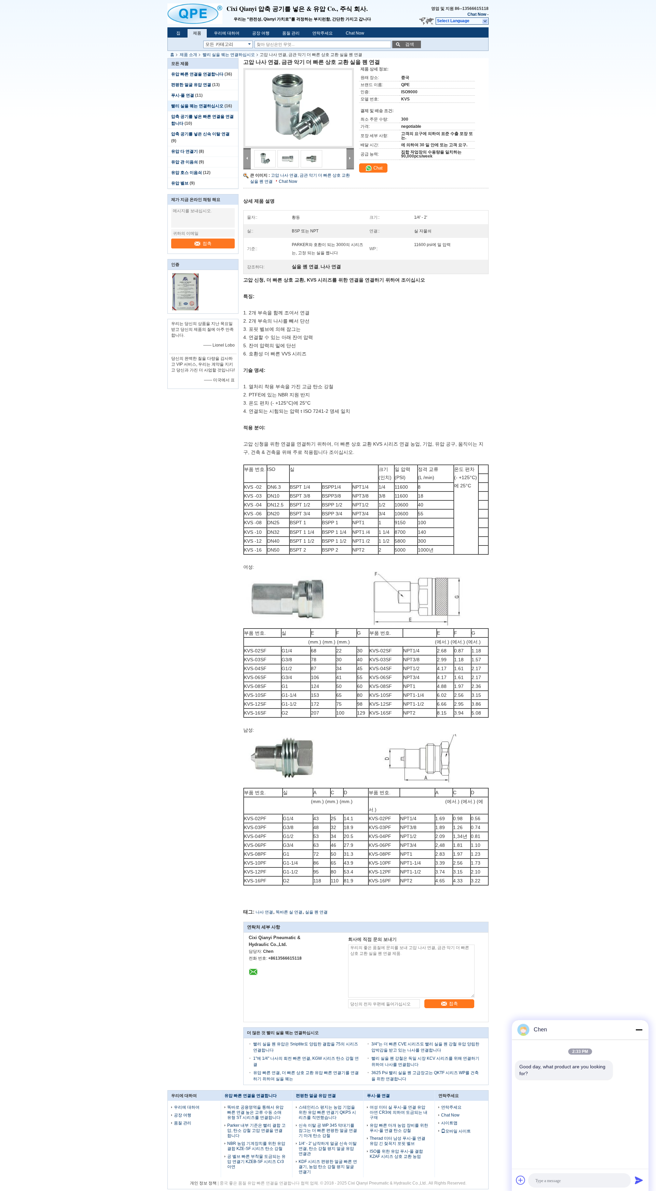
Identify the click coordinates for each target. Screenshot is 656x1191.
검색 (409, 44)
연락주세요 (322, 33)
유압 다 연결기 (184, 151)
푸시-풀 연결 (182, 95)
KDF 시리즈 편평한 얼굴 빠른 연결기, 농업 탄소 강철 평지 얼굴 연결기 (328, 1166)
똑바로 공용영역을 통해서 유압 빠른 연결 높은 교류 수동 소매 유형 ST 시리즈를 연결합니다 (255, 1112)
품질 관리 (291, 33)
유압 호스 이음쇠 (186, 172)
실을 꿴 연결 (316, 912)
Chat (377, 168)
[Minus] (639, 1030)
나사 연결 (264, 912)
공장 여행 (261, 33)
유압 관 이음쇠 (184, 162)
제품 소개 (188, 54)
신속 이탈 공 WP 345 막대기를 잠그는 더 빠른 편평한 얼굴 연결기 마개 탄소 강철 (328, 1130)
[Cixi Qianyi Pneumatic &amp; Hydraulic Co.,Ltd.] (197, 13)
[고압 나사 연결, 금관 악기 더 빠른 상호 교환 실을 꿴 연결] (298, 108)
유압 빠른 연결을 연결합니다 (197, 74)
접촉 (207, 243)
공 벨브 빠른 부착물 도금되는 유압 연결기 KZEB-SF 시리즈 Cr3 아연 (256, 1161)
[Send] (638, 1180)
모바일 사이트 (458, 1131)
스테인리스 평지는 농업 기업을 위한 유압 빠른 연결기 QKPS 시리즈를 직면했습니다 (327, 1112)
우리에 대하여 (227, 33)
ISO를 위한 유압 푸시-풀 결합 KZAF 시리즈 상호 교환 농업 (396, 1154)
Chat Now (476, 14)
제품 (197, 33)
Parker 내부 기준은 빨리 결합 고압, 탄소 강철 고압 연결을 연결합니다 (256, 1130)
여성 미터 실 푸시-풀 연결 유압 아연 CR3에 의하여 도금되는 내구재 (398, 1112)
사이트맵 (449, 1123)
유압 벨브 (180, 183)
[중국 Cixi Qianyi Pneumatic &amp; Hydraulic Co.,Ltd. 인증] (185, 309)
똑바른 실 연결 (289, 912)
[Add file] (520, 1180)
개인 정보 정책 (203, 1183)
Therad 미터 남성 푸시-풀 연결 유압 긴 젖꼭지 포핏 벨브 (397, 1141)
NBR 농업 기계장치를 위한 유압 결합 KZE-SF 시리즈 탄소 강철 (256, 1146)
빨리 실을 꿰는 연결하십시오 (229, 54)
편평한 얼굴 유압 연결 (191, 84)
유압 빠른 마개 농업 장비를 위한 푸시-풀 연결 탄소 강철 (399, 1128)
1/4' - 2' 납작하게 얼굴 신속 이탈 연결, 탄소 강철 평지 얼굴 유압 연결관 (328, 1148)
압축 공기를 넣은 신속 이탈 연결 (200, 134)
